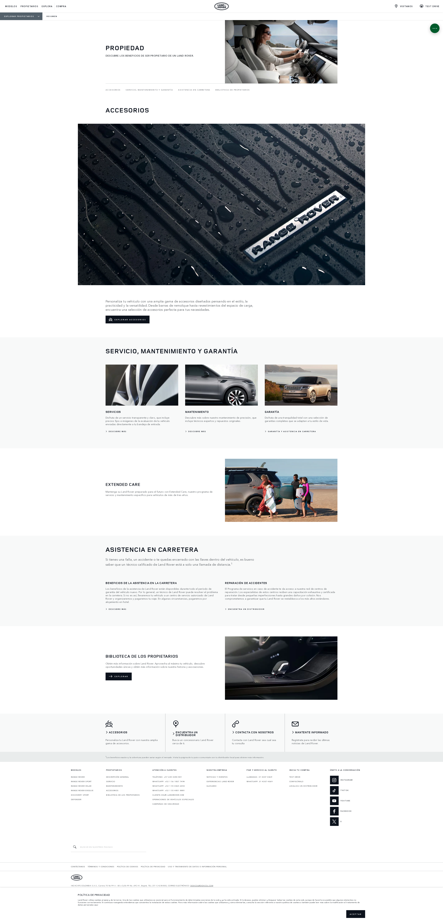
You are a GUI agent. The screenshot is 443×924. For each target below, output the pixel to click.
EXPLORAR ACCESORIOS (130, 319)
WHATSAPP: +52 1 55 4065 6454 (168, 786)
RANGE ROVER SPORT (81, 781)
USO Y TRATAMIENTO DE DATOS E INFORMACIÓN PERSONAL (197, 866)
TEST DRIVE (294, 777)
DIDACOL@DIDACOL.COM (201, 886)
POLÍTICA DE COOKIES (127, 866)
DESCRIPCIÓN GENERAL (117, 777)
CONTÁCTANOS (78, 866)
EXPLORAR (121, 676)
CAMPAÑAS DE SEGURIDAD (165, 804)
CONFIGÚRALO (296, 781)
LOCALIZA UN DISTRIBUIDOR (303, 786)
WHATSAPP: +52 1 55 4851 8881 (168, 790)
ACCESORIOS (112, 790)
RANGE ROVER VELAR (81, 786)
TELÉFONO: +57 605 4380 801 (167, 777)
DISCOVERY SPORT (80, 795)
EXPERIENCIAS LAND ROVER (220, 781)
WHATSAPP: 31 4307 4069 (260, 781)
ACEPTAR (356, 914)
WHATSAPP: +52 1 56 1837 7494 (168, 781)
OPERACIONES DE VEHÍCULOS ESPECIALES (173, 799)
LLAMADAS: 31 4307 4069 (259, 777)
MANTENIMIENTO (114, 786)
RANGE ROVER (78, 777)
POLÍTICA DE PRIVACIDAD (153, 866)
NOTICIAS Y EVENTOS (217, 777)
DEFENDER (76, 799)
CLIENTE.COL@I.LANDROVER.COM (168, 795)
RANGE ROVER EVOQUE (82, 790)
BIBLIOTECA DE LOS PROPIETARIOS (123, 795)
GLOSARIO (211, 786)
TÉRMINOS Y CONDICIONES (101, 866)
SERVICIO (110, 781)
